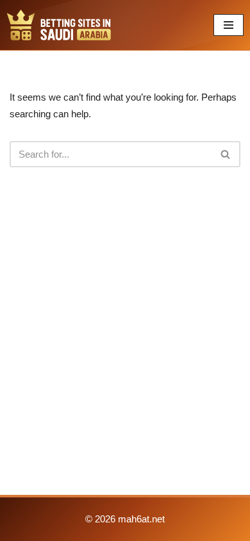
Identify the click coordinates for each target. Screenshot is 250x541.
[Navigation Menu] (228, 25)
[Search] (226, 154)
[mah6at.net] (59, 25)
